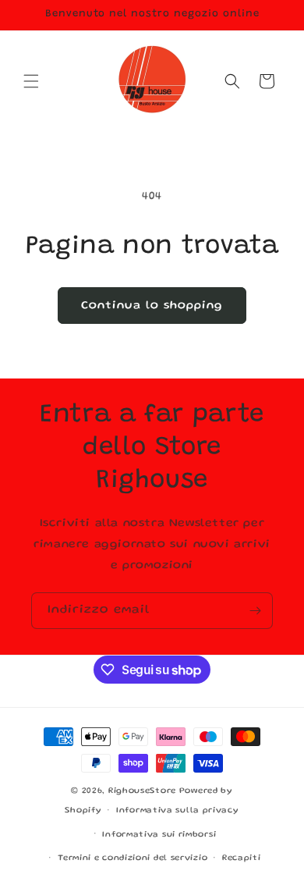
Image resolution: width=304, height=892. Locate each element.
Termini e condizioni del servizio (132, 858)
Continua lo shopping (152, 305)
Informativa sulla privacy (177, 811)
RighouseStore (142, 791)
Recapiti (241, 858)
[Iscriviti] (255, 610)
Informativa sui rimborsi (159, 835)
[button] (31, 81)
